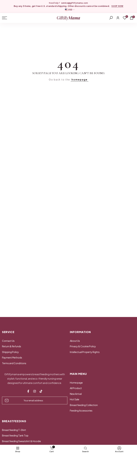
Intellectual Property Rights (85, 351)
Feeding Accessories (81, 410)
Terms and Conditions (14, 363)
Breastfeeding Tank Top (15, 435)
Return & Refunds (11, 346)
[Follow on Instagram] (34, 391)
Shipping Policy (10, 351)
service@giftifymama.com (74, 3)
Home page (76, 382)
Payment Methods (12, 357)
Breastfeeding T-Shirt (14, 429)
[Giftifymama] (68, 18)
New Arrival (76, 393)
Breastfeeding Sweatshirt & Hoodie (21, 441)
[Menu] (22, 18)
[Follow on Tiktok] (40, 391)
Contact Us (8, 340)
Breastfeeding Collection (84, 404)
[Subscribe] (61, 400)
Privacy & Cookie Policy (83, 346)
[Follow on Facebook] (28, 391)
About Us (75, 340)
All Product (76, 388)
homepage (80, 79)
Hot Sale (74, 399)
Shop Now (117, 6)
